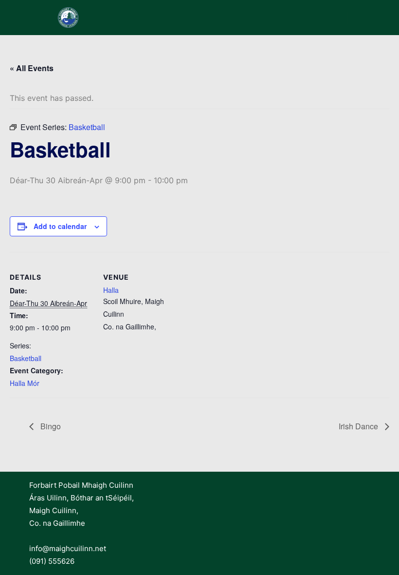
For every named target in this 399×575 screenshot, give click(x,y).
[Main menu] (363, 17)
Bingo (49, 426)
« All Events (32, 68)
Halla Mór (24, 383)
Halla (111, 290)
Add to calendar (60, 226)
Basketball (25, 358)
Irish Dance (359, 426)
